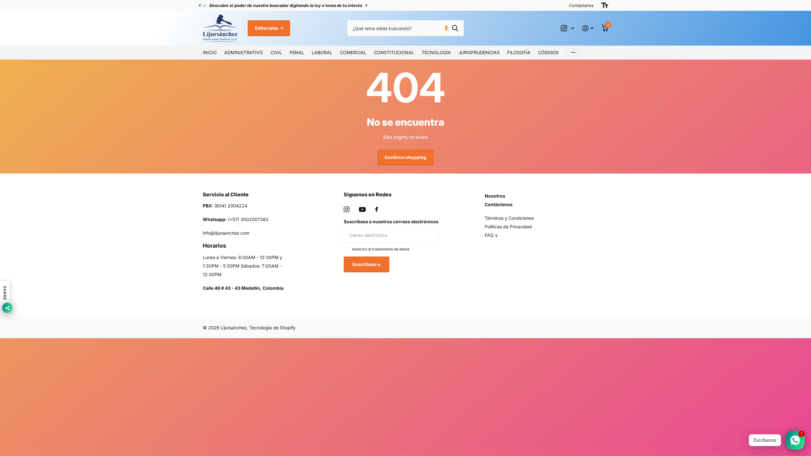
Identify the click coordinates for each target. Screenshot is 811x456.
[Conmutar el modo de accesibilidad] (604, 5)
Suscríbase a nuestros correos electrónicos (391, 221)
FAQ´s (491, 235)
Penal (297, 52)
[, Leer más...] (567, 28)
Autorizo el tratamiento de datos (380, 249)
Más (573, 53)
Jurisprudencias (479, 52)
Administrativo (243, 52)
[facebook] (376, 209)
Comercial (353, 52)
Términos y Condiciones (509, 218)
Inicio (210, 52)
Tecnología (436, 52)
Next (352, 5)
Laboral (322, 52)
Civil (276, 52)
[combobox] (405, 28)
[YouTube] (362, 209)
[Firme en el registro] (588, 28)
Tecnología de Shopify (272, 327)
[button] (199, 5)
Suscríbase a (366, 264)
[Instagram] (346, 209)
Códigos (548, 52)
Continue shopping (405, 157)
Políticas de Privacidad (508, 226)
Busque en (455, 28)
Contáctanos (581, 5)
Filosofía (518, 52)
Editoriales (267, 28)
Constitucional (394, 52)
